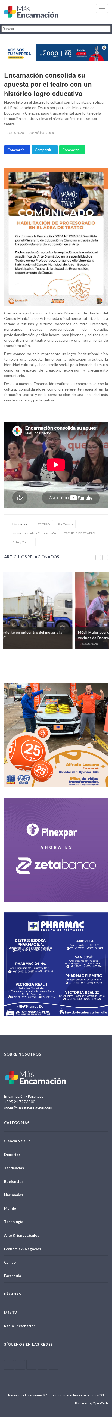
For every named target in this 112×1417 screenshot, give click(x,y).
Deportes (12, 1154)
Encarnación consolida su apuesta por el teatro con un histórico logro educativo (48, 84)
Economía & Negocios (22, 1249)
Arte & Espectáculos (21, 1235)
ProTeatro (65, 524)
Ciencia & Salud (17, 1141)
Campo (10, 1262)
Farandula (12, 1276)
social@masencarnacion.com (28, 1107)
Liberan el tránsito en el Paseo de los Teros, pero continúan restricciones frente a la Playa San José (49, 635)
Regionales (13, 1181)
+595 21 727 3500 (19, 1101)
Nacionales (13, 1195)
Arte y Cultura (23, 542)
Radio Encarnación (20, 1326)
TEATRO (44, 524)
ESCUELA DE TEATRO (79, 533)
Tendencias (14, 1168)
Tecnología (13, 1222)
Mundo (10, 1208)
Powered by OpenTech (91, 1403)
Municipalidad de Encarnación (34, 533)
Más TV (10, 1312)
